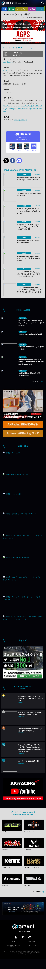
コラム (32, 9)
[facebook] (16, 937)
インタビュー (22, 9)
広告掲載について (13, 946)
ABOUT (13, 942)
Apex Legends (31, 48)
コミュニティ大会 (9, 48)
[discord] (29, 937)
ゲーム (40, 9)
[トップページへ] (23, 928)
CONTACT (32, 942)
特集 (4, 9)
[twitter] (23, 937)
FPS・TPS (20, 48)
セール (11, 9)
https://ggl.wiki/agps (20, 120)
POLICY (32, 946)
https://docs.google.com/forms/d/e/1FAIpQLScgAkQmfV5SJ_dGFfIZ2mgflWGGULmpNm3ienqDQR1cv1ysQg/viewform (22, 108)
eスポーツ (6, 70)
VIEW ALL (36, 382)
